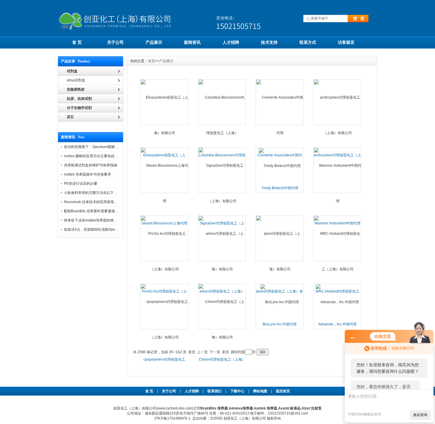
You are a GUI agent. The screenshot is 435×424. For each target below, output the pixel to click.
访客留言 (346, 42)
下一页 (215, 352)
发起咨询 (420, 415)
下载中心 (237, 391)
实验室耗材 (76, 89)
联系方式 (307, 42)
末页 (225, 352)
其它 (70, 117)
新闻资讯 (192, 42)
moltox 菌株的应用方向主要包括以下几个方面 (100, 156)
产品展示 (154, 42)
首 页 (77, 42)
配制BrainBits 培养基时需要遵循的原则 (94, 211)
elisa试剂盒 (76, 80)
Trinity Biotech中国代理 (279, 188)
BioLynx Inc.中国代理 (280, 324)
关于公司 (115, 42)
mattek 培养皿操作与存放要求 (87, 174)
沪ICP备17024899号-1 (172, 418)
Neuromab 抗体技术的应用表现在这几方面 (98, 202)
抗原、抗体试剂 (79, 99)
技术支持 (269, 42)
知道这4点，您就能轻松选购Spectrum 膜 (96, 229)
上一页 (202, 352)
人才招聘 (231, 42)
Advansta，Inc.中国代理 (337, 324)
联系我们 (214, 391)
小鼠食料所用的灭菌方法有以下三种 (92, 193)
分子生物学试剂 (79, 108)
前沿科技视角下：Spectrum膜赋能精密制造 (98, 147)
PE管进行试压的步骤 (80, 184)
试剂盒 (72, 71)
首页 (151, 61)
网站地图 (260, 391)
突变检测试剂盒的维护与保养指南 (90, 165)
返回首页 (283, 391)
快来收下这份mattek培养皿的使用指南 (94, 220)
